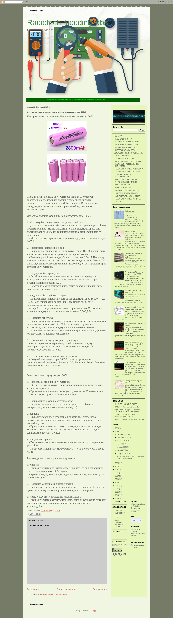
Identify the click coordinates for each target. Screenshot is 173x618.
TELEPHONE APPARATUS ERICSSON (129, 169)
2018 (117, 482)
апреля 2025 (122, 447)
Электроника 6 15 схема (134, 307)
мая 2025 (121, 444)
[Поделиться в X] (34, 514)
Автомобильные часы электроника (133, 292)
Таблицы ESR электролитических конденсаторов (132, 213)
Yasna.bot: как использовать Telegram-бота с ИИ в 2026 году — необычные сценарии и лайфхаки (134, 235)
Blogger (94, 611)
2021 (117, 473)
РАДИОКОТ (118, 510)
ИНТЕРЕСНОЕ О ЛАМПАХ (124, 150)
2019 (117, 479)
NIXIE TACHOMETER (122, 188)
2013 (117, 498)
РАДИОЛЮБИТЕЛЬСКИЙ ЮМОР (127, 196)
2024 (117, 463)
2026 (117, 428)
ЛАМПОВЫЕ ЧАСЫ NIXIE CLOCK (127, 142)
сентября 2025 (123, 437)
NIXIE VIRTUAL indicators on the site (128, 407)
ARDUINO (118, 202)
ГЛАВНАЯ (118, 136)
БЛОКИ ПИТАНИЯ (121, 156)
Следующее (33, 589)
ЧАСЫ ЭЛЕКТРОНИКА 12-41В (126, 145)
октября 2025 (122, 434)
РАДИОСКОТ (119, 513)
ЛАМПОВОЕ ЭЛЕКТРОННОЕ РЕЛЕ (128, 190)
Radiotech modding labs (67, 22)
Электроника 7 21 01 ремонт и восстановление (135, 363)
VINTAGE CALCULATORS (124, 158)
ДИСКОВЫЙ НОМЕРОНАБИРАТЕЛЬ (128, 153)
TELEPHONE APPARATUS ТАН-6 (127, 172)
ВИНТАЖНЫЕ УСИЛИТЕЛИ (125, 147)
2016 (117, 489)
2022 (117, 469)
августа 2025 (122, 441)
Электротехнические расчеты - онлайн (129, 419)
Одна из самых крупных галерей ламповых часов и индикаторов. (127, 411)
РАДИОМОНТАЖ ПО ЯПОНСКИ (126, 193)
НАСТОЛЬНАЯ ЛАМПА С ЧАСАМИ (127, 161)
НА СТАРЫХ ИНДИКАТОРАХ (125, 179)
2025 (117, 431)
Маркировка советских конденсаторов (133, 255)
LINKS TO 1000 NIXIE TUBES (125, 404)
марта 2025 (121, 450)
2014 (117, 495)
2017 (117, 486)
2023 (117, 466)
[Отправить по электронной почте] (29, 514)
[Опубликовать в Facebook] (37, 514)
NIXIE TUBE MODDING (123, 185)
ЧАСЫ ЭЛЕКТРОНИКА (123, 139)
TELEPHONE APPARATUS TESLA (127, 199)
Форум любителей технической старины (119, 524)
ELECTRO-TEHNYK (118, 517)
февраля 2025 (123, 453)
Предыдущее (100, 589)
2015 (117, 492)
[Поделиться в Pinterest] (39, 514)
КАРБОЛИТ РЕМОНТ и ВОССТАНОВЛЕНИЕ (123, 175)
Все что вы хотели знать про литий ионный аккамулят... (130, 457)
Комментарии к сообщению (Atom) (53, 594)
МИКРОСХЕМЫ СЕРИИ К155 (125, 182)
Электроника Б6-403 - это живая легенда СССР (134, 273)
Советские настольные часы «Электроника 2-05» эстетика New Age (134, 344)
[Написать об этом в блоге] (32, 514)
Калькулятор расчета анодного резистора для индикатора (126, 415)
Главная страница (66, 589)
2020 (117, 476)
